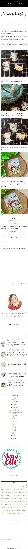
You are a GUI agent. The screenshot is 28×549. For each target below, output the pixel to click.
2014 (13, 429)
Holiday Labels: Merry (11, 493)
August (14, 407)
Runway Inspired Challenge (9, 503)
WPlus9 (15, 510)
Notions (15, 496)
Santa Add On (17, 503)
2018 (13, 423)
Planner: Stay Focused (10, 500)
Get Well (6, 492)
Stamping (23, 506)
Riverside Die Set (22, 501)
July (14, 409)
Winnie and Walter (23, 512)
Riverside (17, 501)
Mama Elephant (6, 495)
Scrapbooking (24, 503)
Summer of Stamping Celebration (15, 412)
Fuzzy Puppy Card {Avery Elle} (14, 410)
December (14, 401)
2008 (13, 438)
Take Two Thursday (23, 507)
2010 (13, 435)
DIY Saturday (16, 489)
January (14, 420)
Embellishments (24, 489)
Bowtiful (13, 487)
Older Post (4, 283)
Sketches (17, 504)
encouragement (12, 513)
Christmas (3, 489)
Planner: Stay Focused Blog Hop (19, 500)
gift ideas (17, 513)
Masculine (12, 495)
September (14, 406)
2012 (13, 432)
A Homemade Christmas (6, 486)
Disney (20, 489)
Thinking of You (22, 509)
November (14, 403)
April (14, 415)
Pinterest (4, 500)
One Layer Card (19, 497)
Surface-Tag (14, 507)
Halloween (10, 492)
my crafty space (7, 5)
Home (13, 283)
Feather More (7, 490)
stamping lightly (14, 14)
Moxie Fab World (18, 495)
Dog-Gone (23, 236)
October (14, 404)
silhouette (20, 513)
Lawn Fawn (20, 494)
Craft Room (8, 489)
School (21, 503)
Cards (25, 487)
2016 (13, 426)
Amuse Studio (17, 485)
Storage (4, 507)
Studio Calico (9, 507)
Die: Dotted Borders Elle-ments (14, 223)
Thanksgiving (16, 509)
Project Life (14, 501)
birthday (16, 236)
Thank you (11, 509)
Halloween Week (16, 492)
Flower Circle (18, 491)
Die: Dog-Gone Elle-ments (14, 221)
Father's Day (3, 491)
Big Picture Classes (7, 487)
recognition (8, 3)
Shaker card (3, 504)
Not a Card (11, 497)
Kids (16, 494)
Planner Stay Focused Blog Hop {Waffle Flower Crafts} (16, 350)
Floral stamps (12, 491)
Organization (25, 497)
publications (17, 1)
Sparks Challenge (8, 506)
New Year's (6, 496)
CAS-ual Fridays (19, 487)
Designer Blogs (18, 548)
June (14, 413)
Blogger (16, 475)
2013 (13, 430)
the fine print (21, 5)
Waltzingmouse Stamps (5, 512)
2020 (13, 399)
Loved (2, 495)
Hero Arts (22, 492)
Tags (18, 507)
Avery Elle (10, 236)
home (8, 1)
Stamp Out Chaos (17, 506)
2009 (13, 437)
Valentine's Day (9, 510)
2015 (13, 427)
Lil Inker (23, 493)
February (14, 418)
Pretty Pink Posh (9, 501)
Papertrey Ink (22, 498)
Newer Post (24, 283)
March (14, 416)
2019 (13, 421)
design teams (19, 3)
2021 (13, 398)
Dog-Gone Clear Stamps (14, 220)
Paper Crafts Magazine (5, 498)
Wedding (18, 512)
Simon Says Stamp (10, 504)
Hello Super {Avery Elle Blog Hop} (16, 380)
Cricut (12, 489)
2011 (13, 433)
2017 (13, 424)
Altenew (13, 485)
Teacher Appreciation (5, 509)
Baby (2, 487)
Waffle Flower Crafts (22, 510)
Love (26, 494)
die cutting (7, 513)
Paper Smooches (14, 498)
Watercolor (13, 512)
